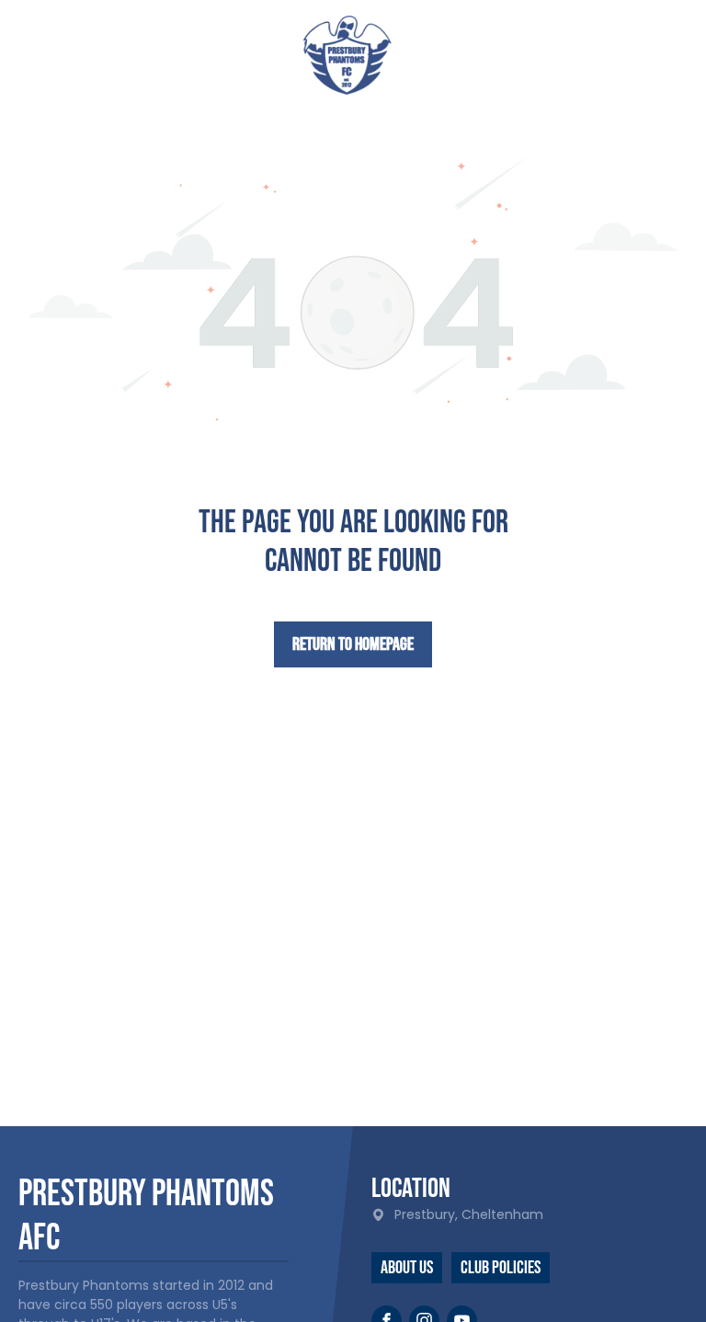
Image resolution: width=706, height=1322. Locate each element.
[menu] (665, 49)
